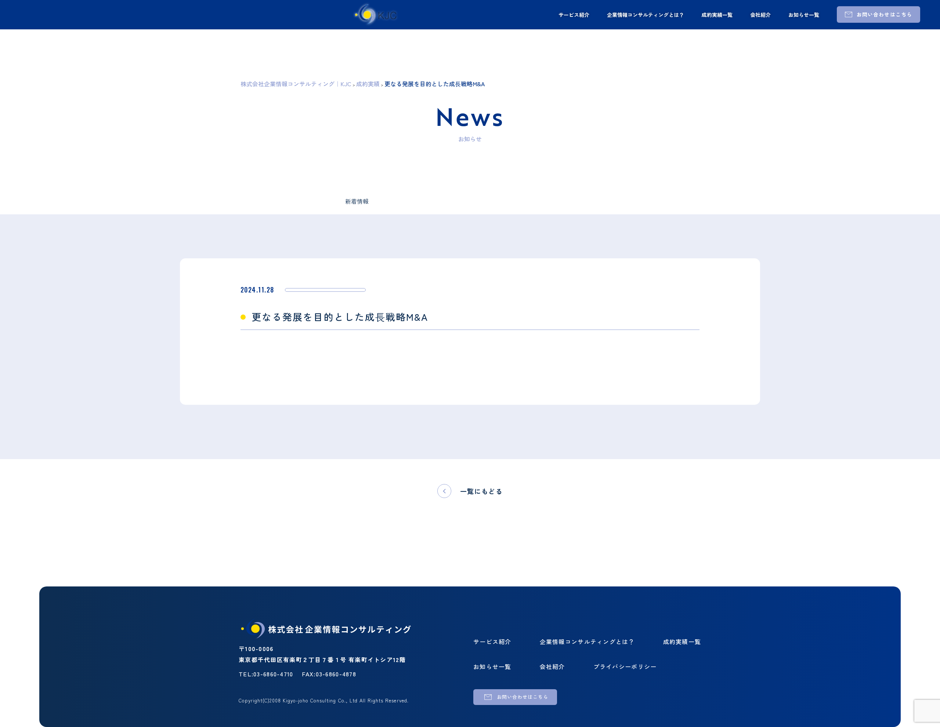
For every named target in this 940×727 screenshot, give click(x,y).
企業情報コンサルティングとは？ (645, 14)
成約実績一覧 (717, 14)
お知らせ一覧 (803, 14)
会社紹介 (760, 14)
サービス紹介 (573, 14)
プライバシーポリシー (625, 666)
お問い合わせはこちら (884, 14)
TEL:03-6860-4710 (266, 673)
